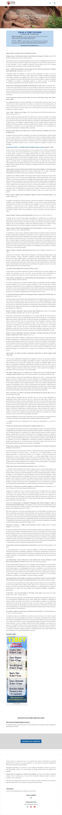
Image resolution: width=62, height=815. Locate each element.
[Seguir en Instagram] (31, 806)
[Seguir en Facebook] (27, 806)
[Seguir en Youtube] (34, 806)
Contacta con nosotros (31, 741)
